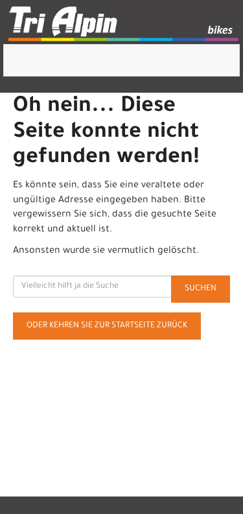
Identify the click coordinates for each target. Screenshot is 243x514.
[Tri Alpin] (124, 25)
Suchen (200, 289)
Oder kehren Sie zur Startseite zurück (107, 326)
